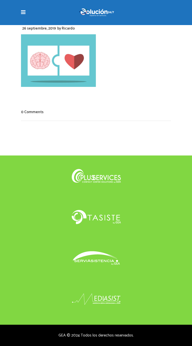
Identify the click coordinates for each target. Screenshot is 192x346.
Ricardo (68, 28)
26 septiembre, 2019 (39, 28)
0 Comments (32, 112)
